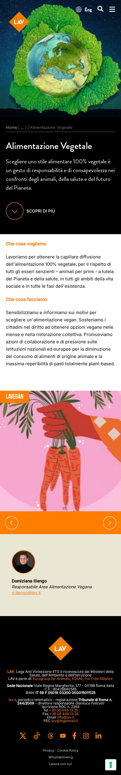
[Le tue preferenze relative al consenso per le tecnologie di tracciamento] (110, 764)
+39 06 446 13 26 (64, 713)
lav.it (12, 699)
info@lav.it (65, 717)
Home (11, 127)
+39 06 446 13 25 (63, 710)
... (22, 127)
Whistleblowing (60, 757)
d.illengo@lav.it (26, 592)
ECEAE (77, 678)
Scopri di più (40, 210)
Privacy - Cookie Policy (60, 750)
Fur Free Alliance (99, 678)
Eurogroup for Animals (51, 678)
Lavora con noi (60, 764)
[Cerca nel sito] (100, 9)
